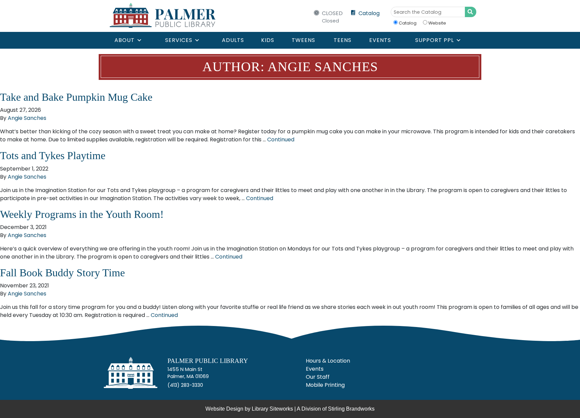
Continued (280, 139)
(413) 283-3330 (185, 385)
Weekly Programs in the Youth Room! (82, 214)
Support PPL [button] (434, 40)
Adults (233, 40)
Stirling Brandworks (351, 409)
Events (380, 40)
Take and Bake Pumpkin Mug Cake (76, 97)
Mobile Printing (325, 385)
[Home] (130, 375)
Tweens (303, 40)
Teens (342, 40)
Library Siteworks (272, 409)
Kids (267, 40)
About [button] (124, 40)
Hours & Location (328, 361)
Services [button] (178, 40)
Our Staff (318, 377)
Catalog (369, 13)
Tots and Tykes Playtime (52, 155)
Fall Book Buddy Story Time (62, 273)
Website (437, 23)
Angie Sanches (27, 118)
